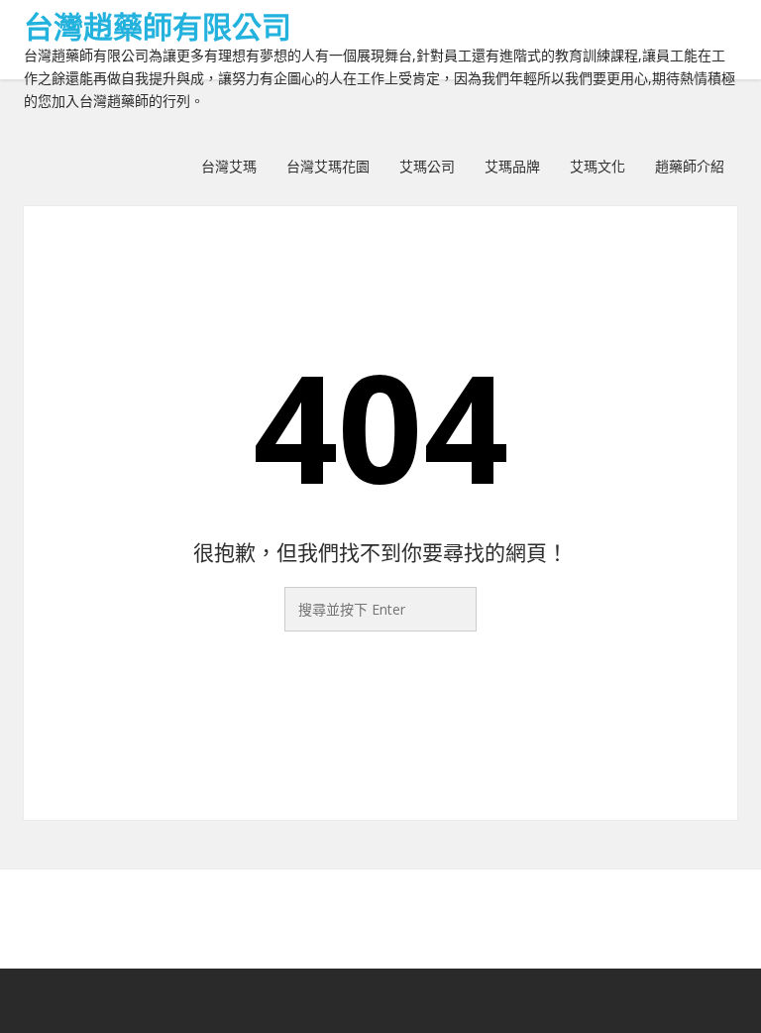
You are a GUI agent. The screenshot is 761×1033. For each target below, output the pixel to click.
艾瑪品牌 (512, 166)
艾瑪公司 (427, 166)
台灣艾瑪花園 (328, 166)
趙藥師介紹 (689, 166)
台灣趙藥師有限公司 (157, 26)
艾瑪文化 (597, 166)
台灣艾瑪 (229, 166)
